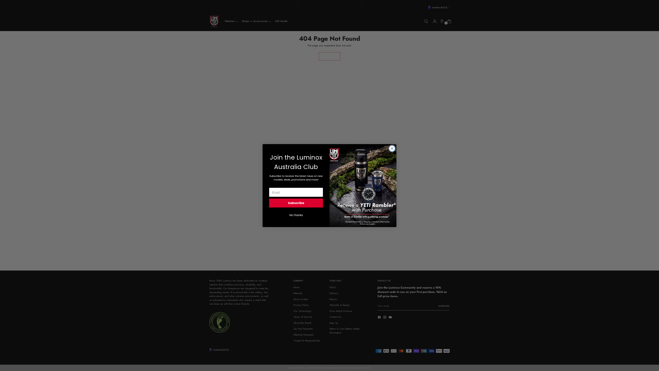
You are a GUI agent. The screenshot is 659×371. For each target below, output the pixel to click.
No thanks (296, 215)
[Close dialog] (392, 148)
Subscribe (296, 203)
